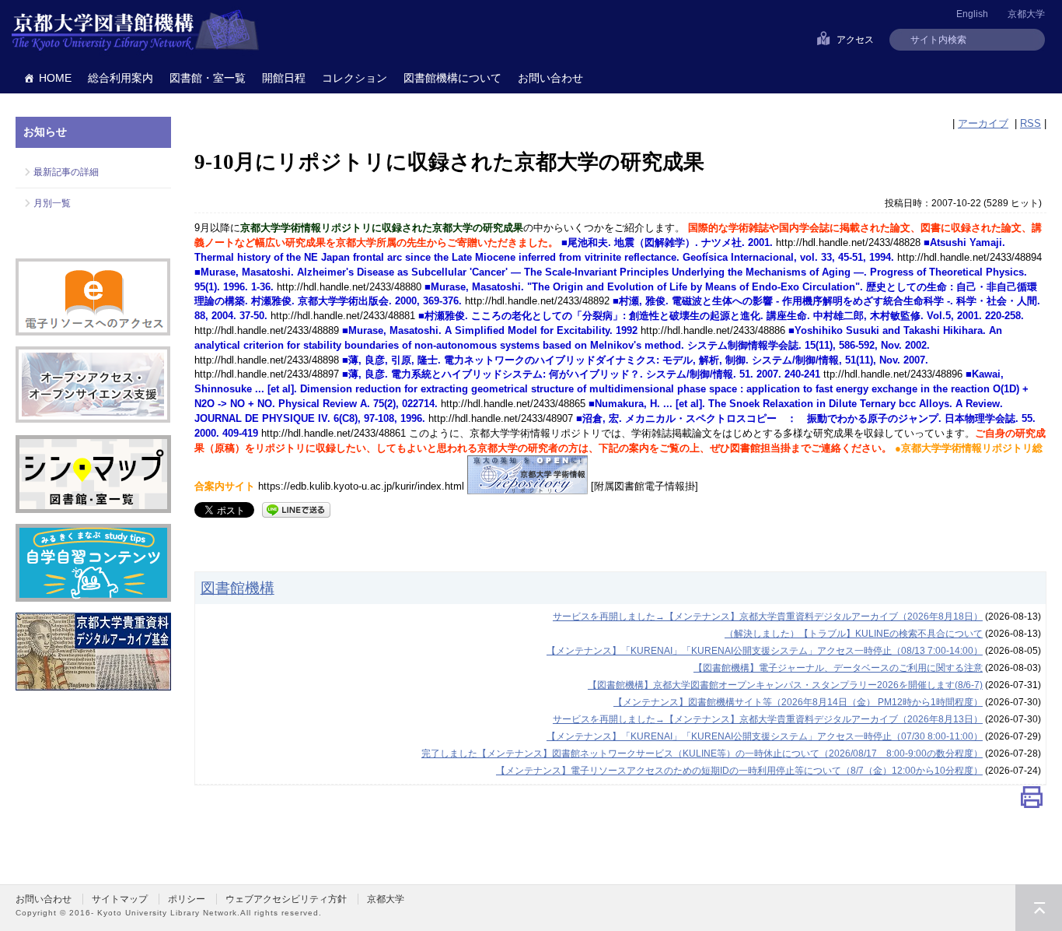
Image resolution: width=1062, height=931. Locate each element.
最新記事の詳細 (66, 172)
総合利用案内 (120, 78)
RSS (1030, 123)
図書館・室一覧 (207, 78)
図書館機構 (237, 587)
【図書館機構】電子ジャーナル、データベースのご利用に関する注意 (838, 667)
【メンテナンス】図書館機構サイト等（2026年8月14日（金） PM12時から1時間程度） (798, 702)
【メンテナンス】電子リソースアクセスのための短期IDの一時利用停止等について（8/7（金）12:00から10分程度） (739, 770)
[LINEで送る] (296, 509)
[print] (1031, 800)
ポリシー (186, 899)
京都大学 (1026, 14)
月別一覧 (52, 203)
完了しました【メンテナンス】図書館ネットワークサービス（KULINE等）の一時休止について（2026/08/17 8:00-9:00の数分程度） (702, 753)
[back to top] (1038, 907)
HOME (55, 78)
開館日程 (284, 78)
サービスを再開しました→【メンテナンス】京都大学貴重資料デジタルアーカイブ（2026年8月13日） (768, 719)
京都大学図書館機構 (135, 31)
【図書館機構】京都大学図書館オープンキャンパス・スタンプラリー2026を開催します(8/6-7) (785, 685)
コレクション (354, 78)
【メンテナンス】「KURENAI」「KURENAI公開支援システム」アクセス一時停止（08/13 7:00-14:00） (765, 650)
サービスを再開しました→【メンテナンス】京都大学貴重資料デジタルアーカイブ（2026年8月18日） (768, 616)
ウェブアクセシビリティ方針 (286, 899)
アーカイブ (983, 123)
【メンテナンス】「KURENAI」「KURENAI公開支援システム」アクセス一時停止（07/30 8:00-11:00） (765, 736)
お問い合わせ (550, 78)
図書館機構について (452, 78)
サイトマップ (120, 899)
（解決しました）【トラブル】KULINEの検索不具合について (854, 633)
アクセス (855, 39)
